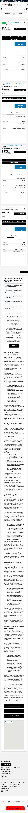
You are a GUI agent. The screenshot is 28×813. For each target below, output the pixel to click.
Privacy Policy (6, 802)
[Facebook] (2, 776)
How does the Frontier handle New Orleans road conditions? (13, 286)
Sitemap (12, 802)
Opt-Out (26, 802)
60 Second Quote (21, 28)
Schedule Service (13, 784)
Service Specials (13, 786)
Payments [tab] (17, 51)
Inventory (4, 782)
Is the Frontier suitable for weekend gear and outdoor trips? (13, 291)
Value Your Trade (14, 711)
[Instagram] (5, 776)
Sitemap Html (16, 802)
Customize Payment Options (8, 36)
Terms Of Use (9, 802)
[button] (9, 23)
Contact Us (14, 345)
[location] (25, 0)
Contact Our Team (14, 715)
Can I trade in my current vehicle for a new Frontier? (13, 307)
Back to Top (24, 272)
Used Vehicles (4, 786)
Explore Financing (20, 44)
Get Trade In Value (20, 36)
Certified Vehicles (5, 788)
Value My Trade (21, 788)
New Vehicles (4, 784)
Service (12, 782)
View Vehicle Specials (14, 706)
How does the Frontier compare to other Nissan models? (13, 302)
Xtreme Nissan (2, 802)
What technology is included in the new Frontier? (13, 296)
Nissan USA (23, 802)
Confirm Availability (14, 39)
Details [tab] (10, 51)
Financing (21, 782)
